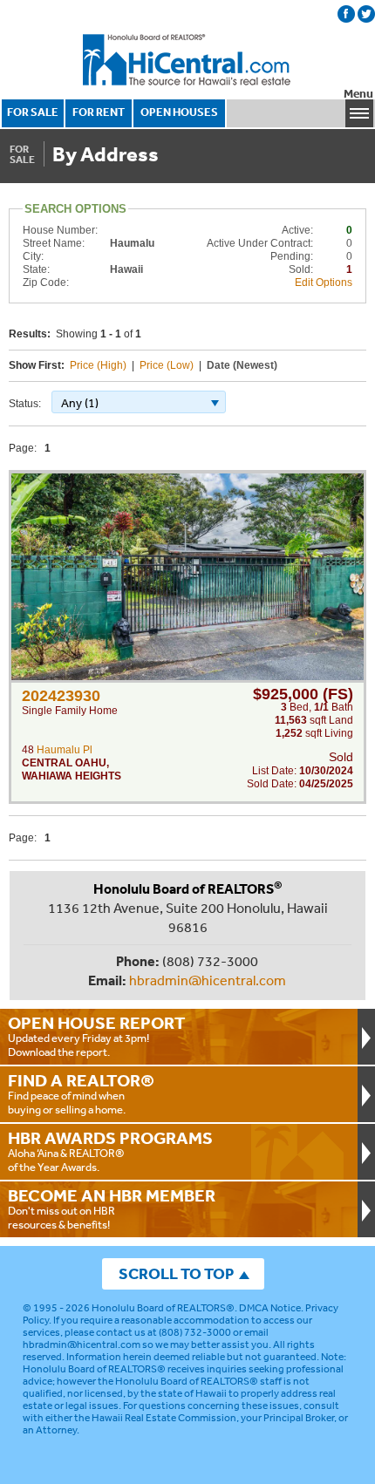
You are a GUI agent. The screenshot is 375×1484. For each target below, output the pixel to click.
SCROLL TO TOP (176, 1273)
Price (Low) (167, 365)
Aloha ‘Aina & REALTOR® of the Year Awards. (110, 1150)
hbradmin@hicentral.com (207, 980)
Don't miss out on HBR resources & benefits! (111, 1208)
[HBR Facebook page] (346, 14)
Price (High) (98, 365)
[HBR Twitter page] (366, 14)
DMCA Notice (270, 1308)
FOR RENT (98, 112)
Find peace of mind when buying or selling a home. (81, 1093)
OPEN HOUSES (179, 112)
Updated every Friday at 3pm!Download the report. (97, 1035)
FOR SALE (32, 112)
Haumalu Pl (64, 750)
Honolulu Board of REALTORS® (163, 1308)
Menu (358, 93)
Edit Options (323, 282)
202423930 (61, 696)
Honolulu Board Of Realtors (187, 60)
